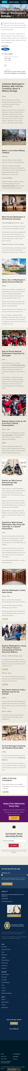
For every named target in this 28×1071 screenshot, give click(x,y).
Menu (23, 2)
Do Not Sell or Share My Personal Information (6, 1062)
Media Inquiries (5, 1007)
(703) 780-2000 (5, 898)
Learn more (14, 818)
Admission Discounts (6, 949)
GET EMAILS (14, 845)
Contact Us (15, 1058)
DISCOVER (4, 972)
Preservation (4, 977)
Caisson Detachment (7, 435)
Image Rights (15, 1056)
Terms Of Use (4, 1056)
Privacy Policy (4, 1058)
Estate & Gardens (5, 974)
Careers (2, 1054)
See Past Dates (7, 884)
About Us (3, 999)
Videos (3, 985)
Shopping (3, 957)
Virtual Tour (4, 968)
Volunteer (3, 1004)
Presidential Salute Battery (9, 186)
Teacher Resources (6, 982)
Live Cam (4, 987)
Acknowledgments (17, 1054)
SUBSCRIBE (14, 1023)
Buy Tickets (4, 946)
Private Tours (4, 965)
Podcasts (4, 990)
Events (3, 952)
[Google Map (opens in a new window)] (14, 909)
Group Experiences (6, 960)
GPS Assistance (14, 915)
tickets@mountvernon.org (7, 901)
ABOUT (3, 997)
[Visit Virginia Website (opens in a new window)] (14, 1046)
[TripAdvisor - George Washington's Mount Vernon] (5, 1046)
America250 (4, 979)
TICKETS (4, 2)
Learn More (5, 618)
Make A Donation (5, 1002)
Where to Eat (4, 954)
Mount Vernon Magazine (7, 993)
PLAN (3, 944)
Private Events (5, 962)
